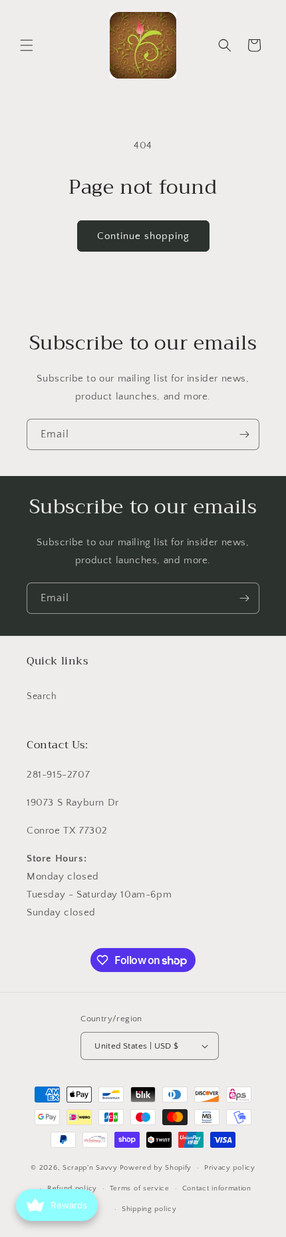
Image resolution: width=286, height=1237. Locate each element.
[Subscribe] (244, 434)
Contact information (216, 1188)
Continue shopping (143, 236)
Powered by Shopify (156, 1168)
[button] (26, 45)
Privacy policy (229, 1168)
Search (42, 696)
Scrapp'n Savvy (90, 1168)
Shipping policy (149, 1209)
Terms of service (140, 1188)
